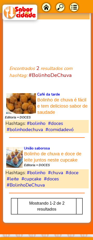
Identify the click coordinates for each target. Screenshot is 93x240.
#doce (72, 173)
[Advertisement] (47, 39)
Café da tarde (48, 94)
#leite (13, 179)
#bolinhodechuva (25, 129)
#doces (55, 123)
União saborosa (37, 148)
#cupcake (31, 179)
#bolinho (36, 123)
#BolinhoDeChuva (26, 185)
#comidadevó (59, 129)
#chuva (55, 173)
